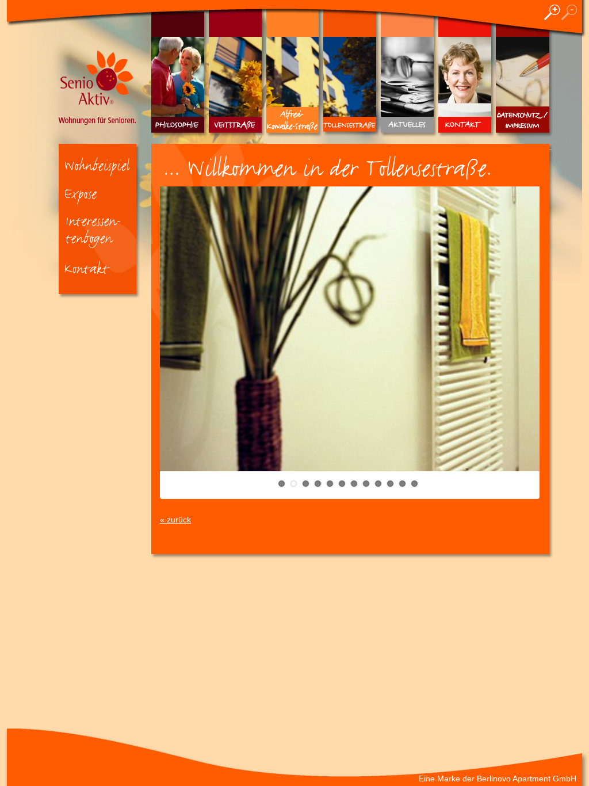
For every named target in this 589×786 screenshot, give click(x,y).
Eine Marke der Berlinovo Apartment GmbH (497, 778)
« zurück (175, 519)
